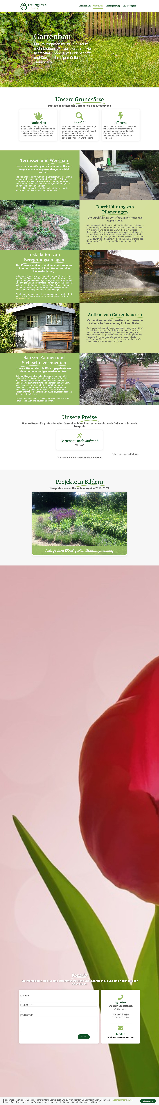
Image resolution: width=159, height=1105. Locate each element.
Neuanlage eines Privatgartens (79, 550)
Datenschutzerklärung (122, 1100)
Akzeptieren (148, 1101)
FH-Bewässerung (23, 298)
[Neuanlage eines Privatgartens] (79, 523)
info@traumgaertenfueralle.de (120, 1037)
